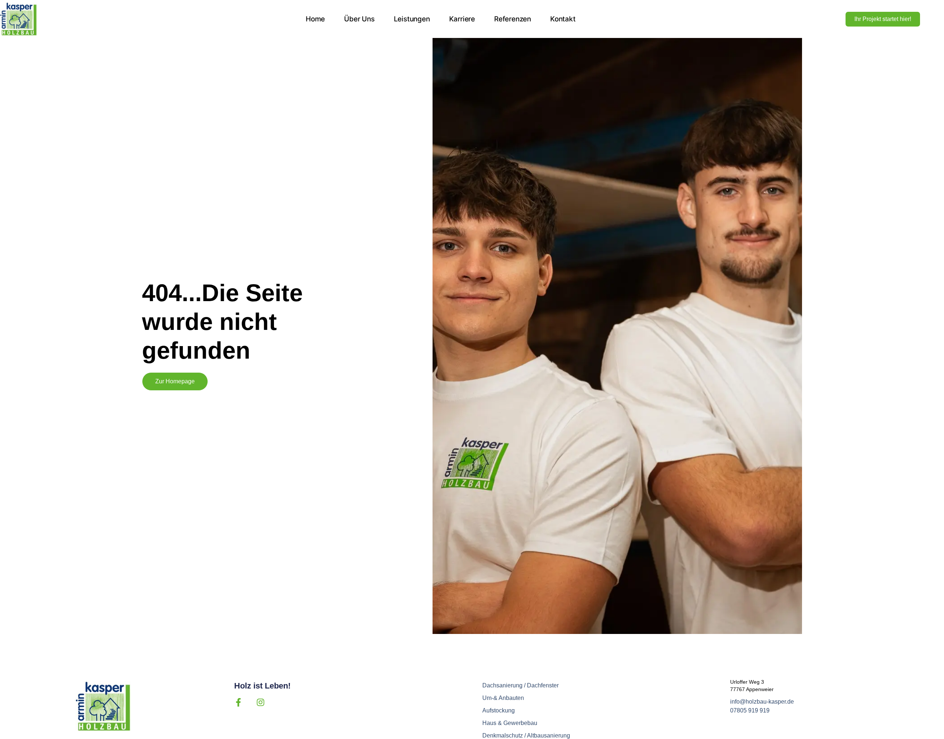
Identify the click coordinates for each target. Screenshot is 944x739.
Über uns (359, 19)
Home (315, 19)
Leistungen (412, 19)
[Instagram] (260, 702)
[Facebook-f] (238, 702)
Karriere (462, 19)
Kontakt (563, 19)
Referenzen (512, 19)
